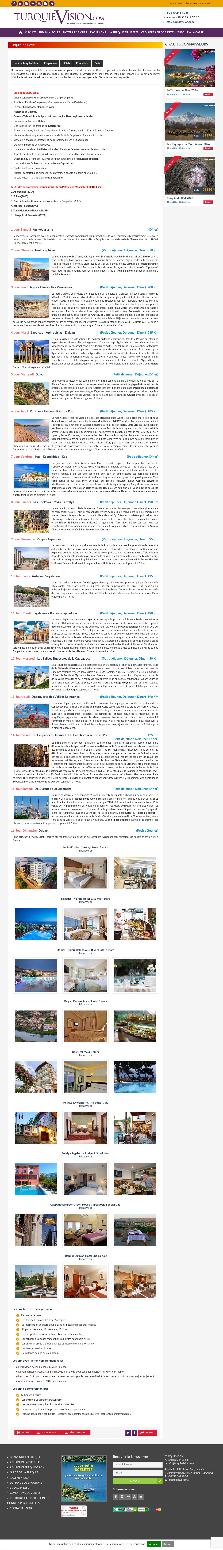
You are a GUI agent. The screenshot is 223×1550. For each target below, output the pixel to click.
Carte (97, 63)
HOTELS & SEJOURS (75, 32)
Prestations (82, 63)
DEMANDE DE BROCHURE (26, 1482)
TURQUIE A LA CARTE (191, 32)
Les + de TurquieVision (26, 63)
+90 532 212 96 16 (187, 17)
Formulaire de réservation (199, 3)
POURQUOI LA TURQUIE (25, 1462)
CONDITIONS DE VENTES (25, 1493)
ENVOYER (135, 1481)
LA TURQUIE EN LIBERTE (124, 32)
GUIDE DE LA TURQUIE (24, 1472)
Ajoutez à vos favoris (78, 1432)
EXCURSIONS (98, 32)
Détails (208, 94)
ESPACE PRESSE (19, 1488)
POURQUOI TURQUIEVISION (27, 1467)
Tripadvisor (85, 850)
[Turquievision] (59, 17)
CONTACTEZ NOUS (21, 1508)
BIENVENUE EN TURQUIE (25, 1457)
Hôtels (66, 63)
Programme (50, 63)
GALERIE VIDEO (19, 1477)
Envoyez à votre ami (49, 1432)
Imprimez (25, 1432)
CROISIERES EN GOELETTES (158, 32)
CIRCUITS (30, 32)
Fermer (167, 1544)
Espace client (176, 3)
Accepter (153, 1544)
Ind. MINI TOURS (49, 32)
